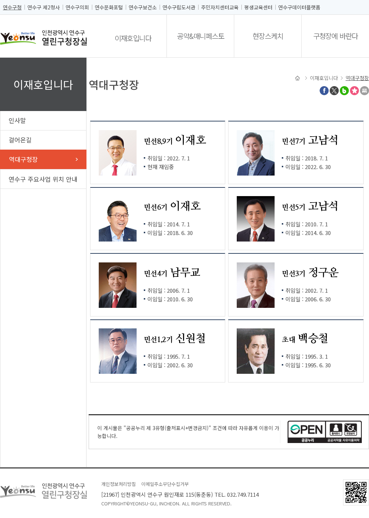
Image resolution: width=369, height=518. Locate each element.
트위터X (334, 90)
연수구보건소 (143, 7)
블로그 (344, 90)
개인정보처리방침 (118, 484)
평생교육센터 (258, 7)
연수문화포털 (109, 7)
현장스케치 (268, 36)
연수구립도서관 (179, 7)
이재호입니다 (133, 38)
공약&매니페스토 (200, 36)
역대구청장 (23, 159)
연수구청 (12, 7)
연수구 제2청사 (43, 7)
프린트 (364, 90)
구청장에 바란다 (335, 36)
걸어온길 (20, 139)
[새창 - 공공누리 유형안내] (325, 431)
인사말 (17, 120)
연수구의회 (77, 7)
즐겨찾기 (354, 90)
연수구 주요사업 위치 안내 (43, 178)
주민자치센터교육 (220, 7)
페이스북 (324, 90)
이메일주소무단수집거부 (165, 484)
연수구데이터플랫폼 (299, 7)
